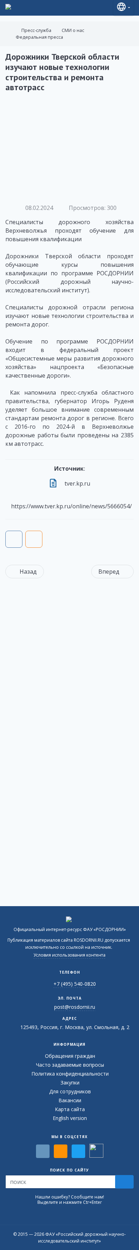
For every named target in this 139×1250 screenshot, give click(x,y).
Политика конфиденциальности (70, 1073)
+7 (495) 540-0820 (74, 983)
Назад (28, 571)
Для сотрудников (70, 1091)
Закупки (70, 1082)
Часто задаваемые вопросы (70, 1064)
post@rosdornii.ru (74, 1006)
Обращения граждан (70, 1056)
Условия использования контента (69, 955)
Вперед (108, 571)
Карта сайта (70, 1109)
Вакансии (69, 1100)
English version (70, 1118)
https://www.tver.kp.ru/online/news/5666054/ (71, 506)
